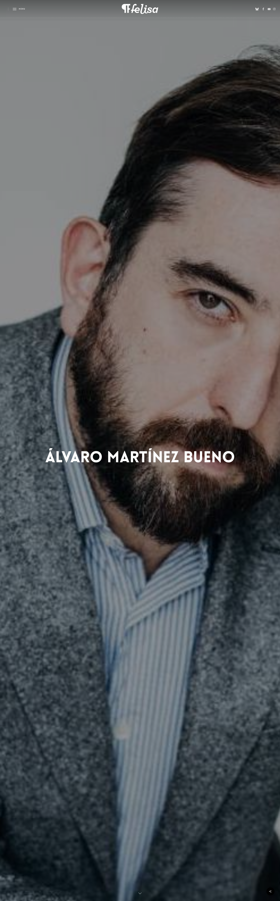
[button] (19, 9)
